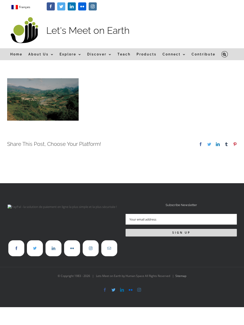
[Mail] (109, 248)
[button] (224, 54)
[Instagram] (91, 248)
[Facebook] (16, 248)
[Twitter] (35, 248)
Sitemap (180, 276)
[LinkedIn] (53, 248)
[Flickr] (72, 248)
